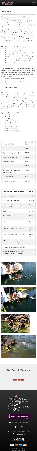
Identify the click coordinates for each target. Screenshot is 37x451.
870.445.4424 (20, 434)
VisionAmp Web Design (20, 450)
